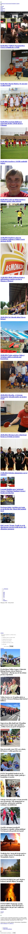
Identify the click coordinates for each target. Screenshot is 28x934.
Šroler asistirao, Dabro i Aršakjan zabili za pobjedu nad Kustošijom (12, 357)
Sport (10, 3)
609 (4, 593)
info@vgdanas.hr (4, 923)
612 (4, 597)
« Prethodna (5, 588)
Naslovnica (3, 3)
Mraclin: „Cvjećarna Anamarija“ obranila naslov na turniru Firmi (14, 396)
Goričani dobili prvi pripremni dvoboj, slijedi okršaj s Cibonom (12, 123)
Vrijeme (2, 911)
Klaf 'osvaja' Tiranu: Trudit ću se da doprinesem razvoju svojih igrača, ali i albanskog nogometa (13, 527)
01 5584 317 (11, 923)
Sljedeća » (5, 600)
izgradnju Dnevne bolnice (7, 639)
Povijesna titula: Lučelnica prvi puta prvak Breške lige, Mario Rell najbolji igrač (13, 509)
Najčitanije (3, 10)
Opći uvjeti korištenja (7, 929)
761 (4, 599)
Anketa (2, 633)
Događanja (13, 3)
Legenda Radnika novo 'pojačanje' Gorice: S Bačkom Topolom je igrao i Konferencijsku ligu (13, 491)
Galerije (17, 3)
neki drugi (4, 644)
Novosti (7, 3)
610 (4, 594)
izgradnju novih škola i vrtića (7, 642)
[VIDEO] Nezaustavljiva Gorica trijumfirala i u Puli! (13, 46)
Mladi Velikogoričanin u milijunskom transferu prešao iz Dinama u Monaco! (13, 279)
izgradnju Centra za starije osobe (8, 637)
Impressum (5, 927)
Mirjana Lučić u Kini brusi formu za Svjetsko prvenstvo (14, 435)
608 (4, 592)
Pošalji (11, 646)
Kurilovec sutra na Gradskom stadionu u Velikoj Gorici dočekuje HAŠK (13, 239)
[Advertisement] (14, 545)
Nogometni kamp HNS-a (7, 640)
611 (4, 595)
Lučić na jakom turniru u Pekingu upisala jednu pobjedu (13, 200)
